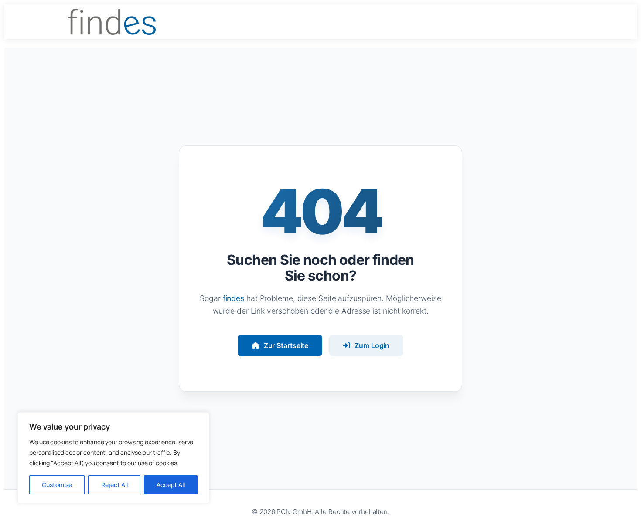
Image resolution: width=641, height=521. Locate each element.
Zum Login (372, 345)
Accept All (171, 484)
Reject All (114, 484)
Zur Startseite (286, 345)
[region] (113, 458)
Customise (57, 484)
